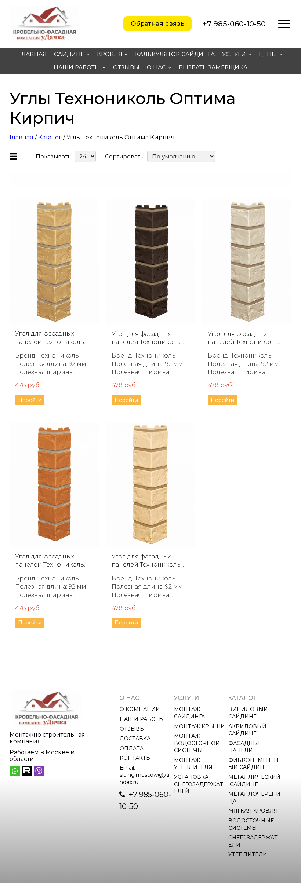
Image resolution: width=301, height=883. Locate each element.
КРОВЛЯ (109, 54)
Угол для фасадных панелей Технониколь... (51, 337)
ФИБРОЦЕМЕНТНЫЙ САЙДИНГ (253, 764)
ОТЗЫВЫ (126, 67)
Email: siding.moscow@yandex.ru (144, 775)
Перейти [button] (29, 400)
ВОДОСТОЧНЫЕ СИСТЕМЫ (251, 824)
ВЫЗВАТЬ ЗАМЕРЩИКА (213, 67)
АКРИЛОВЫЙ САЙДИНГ (248, 730)
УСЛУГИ (234, 54)
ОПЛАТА (132, 748)
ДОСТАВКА (135, 738)
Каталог (50, 137)
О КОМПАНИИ (140, 709)
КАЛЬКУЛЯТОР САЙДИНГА (175, 54)
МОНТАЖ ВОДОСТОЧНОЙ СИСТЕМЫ (197, 743)
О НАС (156, 67)
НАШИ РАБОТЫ (77, 67)
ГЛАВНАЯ (32, 54)
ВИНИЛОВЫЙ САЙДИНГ (248, 713)
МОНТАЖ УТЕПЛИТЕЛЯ (193, 764)
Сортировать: (124, 156)
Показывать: (54, 156)
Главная (21, 137)
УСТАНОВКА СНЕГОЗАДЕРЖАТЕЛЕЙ (198, 784)
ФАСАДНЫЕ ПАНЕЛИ (245, 747)
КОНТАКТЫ (135, 758)
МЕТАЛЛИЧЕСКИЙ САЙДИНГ (254, 781)
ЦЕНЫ (268, 54)
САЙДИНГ (69, 54)
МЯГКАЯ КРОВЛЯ (253, 810)
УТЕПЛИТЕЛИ (247, 854)
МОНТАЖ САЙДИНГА (189, 713)
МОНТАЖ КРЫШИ (199, 726)
